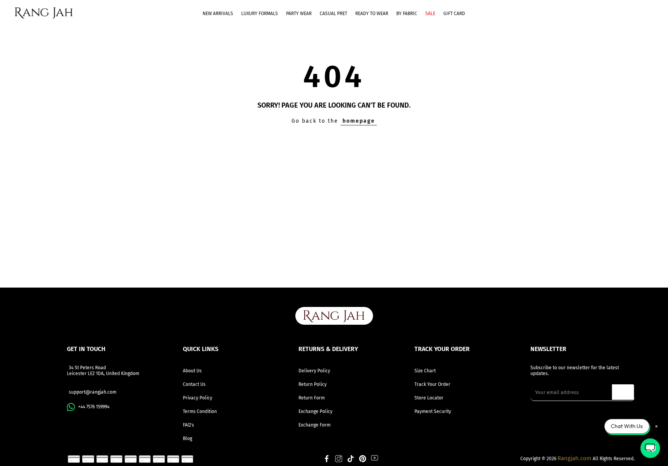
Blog (187, 438)
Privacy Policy (197, 398)
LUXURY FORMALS (259, 13)
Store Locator (428, 398)
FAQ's (188, 425)
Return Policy (312, 384)
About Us (192, 370)
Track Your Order (432, 384)
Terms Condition (200, 411)
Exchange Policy (315, 411)
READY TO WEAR (371, 13)
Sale (430, 13)
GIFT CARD (454, 13)
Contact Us (194, 384)
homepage (359, 121)
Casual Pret (333, 13)
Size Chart (425, 370)
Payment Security (432, 411)
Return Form (311, 398)
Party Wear (299, 13)
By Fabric (406, 13)
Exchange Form (314, 425)
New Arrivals (218, 13)
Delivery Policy (314, 370)
